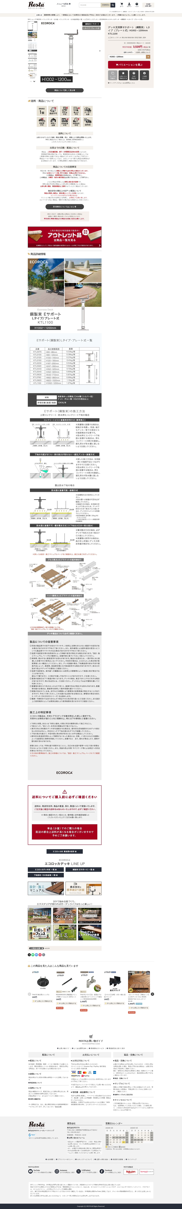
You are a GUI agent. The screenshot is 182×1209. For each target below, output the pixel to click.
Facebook (108, 1170)
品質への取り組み (102, 1159)
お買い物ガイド (64, 1048)
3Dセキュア (79, 1087)
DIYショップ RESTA (34, 19)
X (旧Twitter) (86, 1170)
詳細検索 (105, 5)
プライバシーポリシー (65, 1159)
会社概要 (50, 1159)
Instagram (63, 1170)
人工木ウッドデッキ (91, 19)
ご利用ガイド (144, 77)
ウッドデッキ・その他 (50, 19)
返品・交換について (121, 1078)
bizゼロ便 (58, 1106)
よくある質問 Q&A (80, 1048)
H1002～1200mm (116, 57)
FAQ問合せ (134, 77)
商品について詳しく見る (63, 90)
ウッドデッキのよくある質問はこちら (122, 83)
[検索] (112, 5)
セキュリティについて (84, 1159)
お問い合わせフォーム (77, 1138)
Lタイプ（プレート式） (135, 19)
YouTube (36, 1170)
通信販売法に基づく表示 (117, 1048)
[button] (63, 5)
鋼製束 (123, 19)
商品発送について (36, 1083)
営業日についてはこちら (64, 207)
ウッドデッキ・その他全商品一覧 (71, 19)
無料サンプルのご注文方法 (124, 1094)
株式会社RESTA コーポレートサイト (40, 1130)
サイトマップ (132, 1159)
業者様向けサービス (97, 1048)
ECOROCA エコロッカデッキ (109, 19)
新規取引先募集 (118, 1159)
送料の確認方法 (35, 1099)
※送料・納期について (143, 52)
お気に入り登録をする (123, 77)
